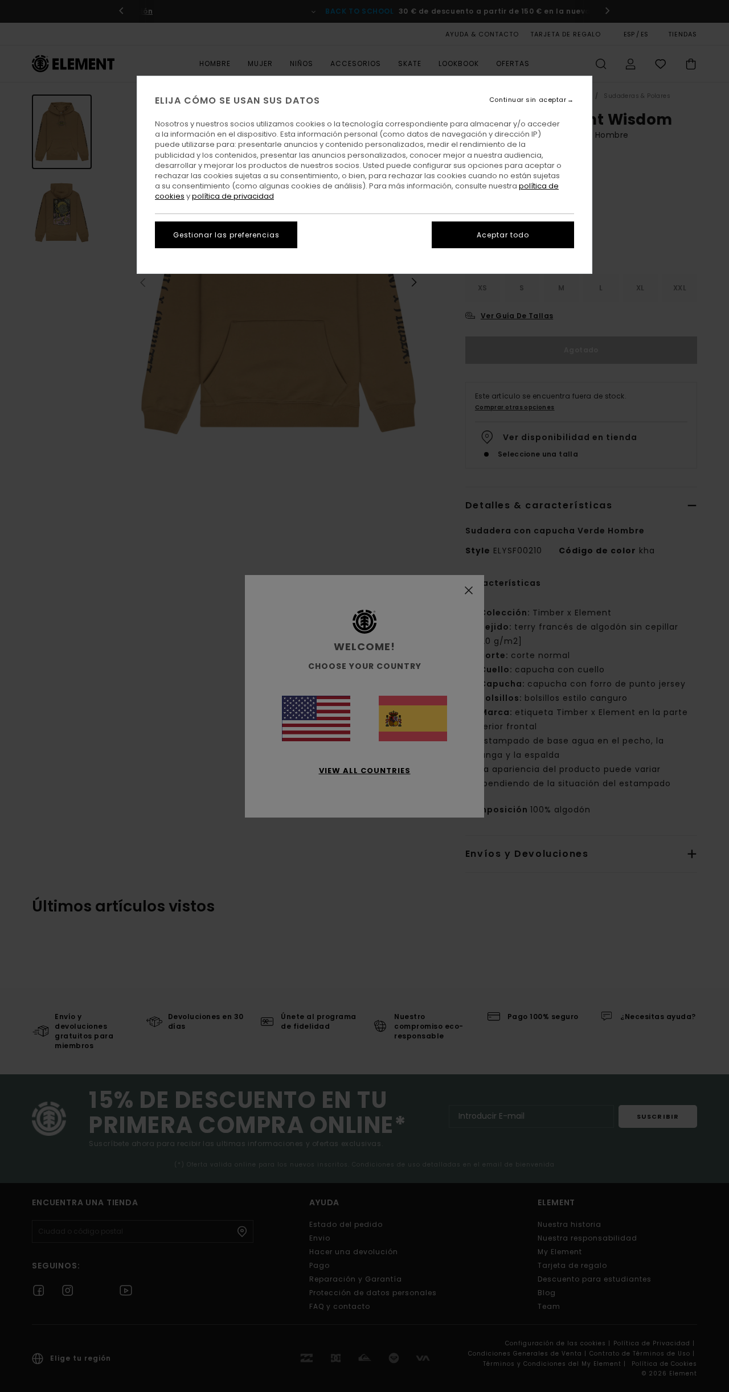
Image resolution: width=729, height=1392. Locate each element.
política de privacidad (233, 196)
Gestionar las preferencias (226, 235)
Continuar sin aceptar (528, 100)
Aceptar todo (503, 235)
